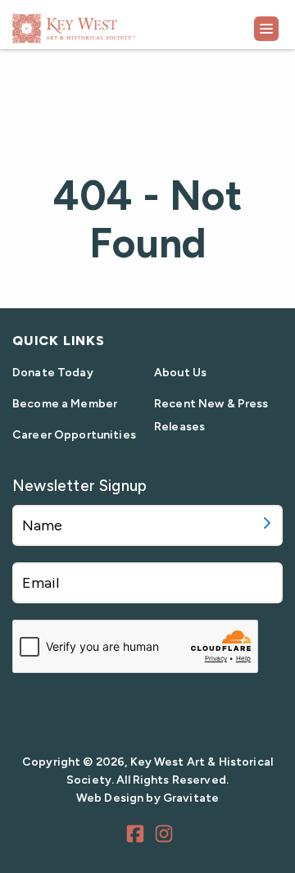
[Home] (114, 22)
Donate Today (52, 373)
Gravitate (191, 798)
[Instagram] (166, 836)
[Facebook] (137, 836)
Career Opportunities (74, 435)
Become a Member (64, 404)
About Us (180, 373)
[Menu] (266, 28)
